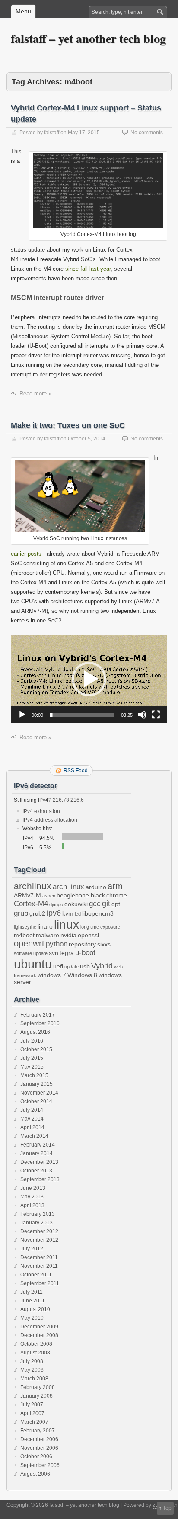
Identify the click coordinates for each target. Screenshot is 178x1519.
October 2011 (36, 1275)
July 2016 (31, 1041)
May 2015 (32, 1067)
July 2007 (31, 1405)
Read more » (35, 393)
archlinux (32, 886)
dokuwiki (76, 903)
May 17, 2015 (84, 133)
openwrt (29, 943)
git (106, 903)
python (56, 944)
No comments (146, 133)
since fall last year (88, 269)
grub (21, 913)
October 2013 (36, 1171)
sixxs (104, 944)
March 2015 (34, 1075)
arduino (96, 887)
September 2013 (40, 1179)
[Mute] (142, 714)
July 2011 (31, 1292)
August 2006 (35, 1474)
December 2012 (39, 1231)
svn (53, 952)
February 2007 (37, 1431)
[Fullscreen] (156, 714)
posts (34, 554)
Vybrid (102, 965)
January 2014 (36, 1153)
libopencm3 (98, 913)
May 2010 (32, 1318)
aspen (48, 895)
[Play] (22, 714)
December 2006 (39, 1439)
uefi (58, 966)
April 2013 (32, 1205)
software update (31, 953)
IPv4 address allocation (49, 820)
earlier (18, 554)
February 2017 (37, 1015)
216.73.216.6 (67, 800)
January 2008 (36, 1396)
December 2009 (39, 1327)
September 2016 (40, 1023)
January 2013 (36, 1223)
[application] (89, 679)
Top (167, 1508)
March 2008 (34, 1379)
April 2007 (32, 1413)
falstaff (51, 133)
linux (66, 924)
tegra (67, 952)
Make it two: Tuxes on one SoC (68, 425)
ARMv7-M (27, 895)
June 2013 (32, 1188)
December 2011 (39, 1257)
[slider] (82, 715)
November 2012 (39, 1240)
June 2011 (32, 1301)
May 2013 (32, 1197)
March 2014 (34, 1136)
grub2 (37, 913)
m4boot (24, 935)
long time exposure (100, 927)
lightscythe (25, 927)
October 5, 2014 (86, 439)
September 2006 (40, 1465)
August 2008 (35, 1353)
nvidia (68, 935)
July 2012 (31, 1249)
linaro (45, 926)
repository (82, 944)
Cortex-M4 (31, 903)
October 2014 (36, 1101)
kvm (67, 913)
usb (85, 966)
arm (115, 886)
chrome (116, 895)
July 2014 (31, 1110)
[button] (89, 679)
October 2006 (36, 1457)
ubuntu (33, 964)
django (56, 904)
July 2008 (31, 1361)
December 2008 (39, 1335)
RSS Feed (76, 771)
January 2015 (36, 1084)
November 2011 (39, 1266)
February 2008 (37, 1387)
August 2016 (35, 1032)
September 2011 (39, 1283)
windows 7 (52, 975)
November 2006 (39, 1448)
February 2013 (37, 1214)
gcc (95, 903)
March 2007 (34, 1422)
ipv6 (54, 912)
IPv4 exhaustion (41, 811)
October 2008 (36, 1344)
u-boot (85, 952)
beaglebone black (81, 895)
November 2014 (39, 1093)
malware (47, 935)
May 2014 (32, 1119)
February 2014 (37, 1145)
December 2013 (39, 1162)
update (71, 966)
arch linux (68, 887)
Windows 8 (82, 975)
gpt (115, 903)
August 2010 (35, 1309)
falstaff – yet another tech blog (88, 38)
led (78, 914)
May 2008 (32, 1370)
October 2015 (36, 1049)
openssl (88, 935)
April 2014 (32, 1127)
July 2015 (31, 1058)
